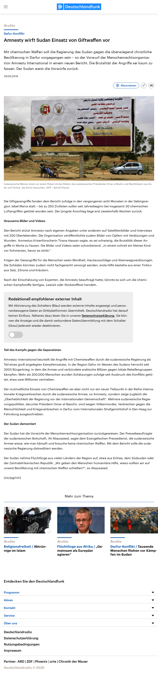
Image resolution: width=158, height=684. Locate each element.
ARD (22, 661)
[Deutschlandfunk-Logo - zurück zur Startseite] (79, 6)
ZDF (30, 661)
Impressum (12, 650)
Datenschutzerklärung (98, 315)
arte (54, 661)
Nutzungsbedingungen (22, 644)
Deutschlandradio (18, 632)
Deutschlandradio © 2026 (24, 667)
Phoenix (42, 661)
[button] (6, 7)
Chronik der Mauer (73, 661)
